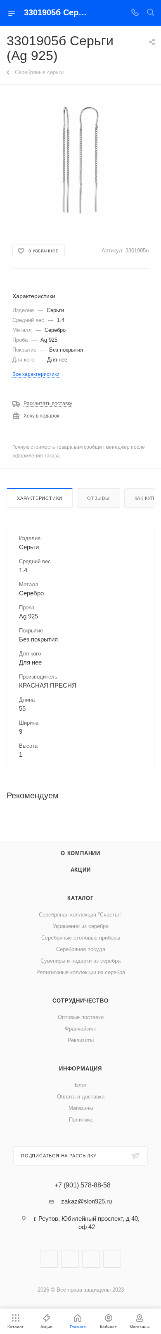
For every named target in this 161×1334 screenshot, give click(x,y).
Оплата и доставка (80, 1097)
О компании (80, 853)
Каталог (80, 898)
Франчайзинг (81, 1029)
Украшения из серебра (81, 926)
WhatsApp (112, 1259)
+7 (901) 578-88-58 (82, 1185)
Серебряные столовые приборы (80, 938)
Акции (81, 870)
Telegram (70, 1259)
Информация (80, 1069)
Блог (81, 1085)
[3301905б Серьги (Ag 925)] (80, 159)
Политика (80, 1120)
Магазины (81, 1108)
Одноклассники (91, 1259)
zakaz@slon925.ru (86, 1201)
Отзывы (98, 498)
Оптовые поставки (81, 1017)
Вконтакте (49, 1259)
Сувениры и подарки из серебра (80, 961)
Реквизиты (81, 1040)
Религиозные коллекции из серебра (80, 972)
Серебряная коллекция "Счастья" (81, 915)
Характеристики (39, 498)
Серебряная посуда (80, 949)
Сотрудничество (80, 1001)
